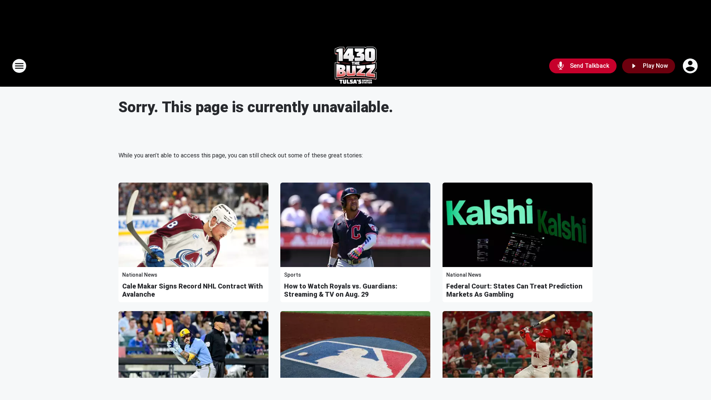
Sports (292, 275)
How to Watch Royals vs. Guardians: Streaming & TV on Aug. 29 (340, 290)
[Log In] (691, 66)
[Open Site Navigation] (19, 66)
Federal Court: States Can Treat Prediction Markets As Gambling (514, 290)
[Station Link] (356, 66)
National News (139, 275)
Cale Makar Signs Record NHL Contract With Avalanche (192, 290)
